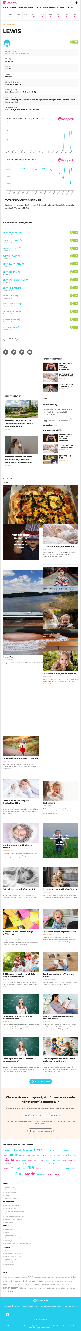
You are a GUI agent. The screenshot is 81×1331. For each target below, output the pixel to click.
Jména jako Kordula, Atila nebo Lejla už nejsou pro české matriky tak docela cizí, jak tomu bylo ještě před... (60, 642)
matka (17, 1281)
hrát (49, 1277)
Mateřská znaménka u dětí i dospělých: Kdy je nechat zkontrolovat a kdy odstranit (18, 459)
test (71, 1284)
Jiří (31, 1167)
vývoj (63, 1288)
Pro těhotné (9, 1222)
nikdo (57, 1281)
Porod (30, 8)
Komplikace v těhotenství (14, 1219)
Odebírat (54, 1115)
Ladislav (24, 1160)
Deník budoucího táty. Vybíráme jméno (58, 975)
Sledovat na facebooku (42, 1131)
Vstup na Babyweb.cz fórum (59, 421)
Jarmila (33, 1155)
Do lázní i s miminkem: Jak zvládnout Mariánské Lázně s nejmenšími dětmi (19, 423)
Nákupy (70, 8)
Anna (50, 1174)
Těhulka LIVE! (31, 1288)
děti (31, 1277)
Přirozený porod (10, 1235)
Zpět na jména (10, 338)
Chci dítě (13, 8)
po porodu (19, 1284)
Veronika (8, 1164)
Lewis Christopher (14, 280)
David (47, 1160)
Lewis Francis (11, 232)
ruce (62, 1285)
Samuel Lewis (11, 240)
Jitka (49, 1164)
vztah (58, 1288)
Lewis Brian (10, 272)
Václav (52, 1155)
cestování (18, 1277)
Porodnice (8, 1232)
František (41, 1175)
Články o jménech (11, 1198)
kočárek (57, 1277)
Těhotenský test (10, 1208)
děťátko (38, 1277)
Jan (19, 1173)
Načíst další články (42, 1082)
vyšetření (51, 1288)
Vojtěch (58, 1160)
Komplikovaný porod (12, 1238)
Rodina (62, 8)
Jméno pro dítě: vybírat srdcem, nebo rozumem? (18, 1017)
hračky (44, 1277)
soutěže (67, 1284)
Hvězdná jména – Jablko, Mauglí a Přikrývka (18, 932)
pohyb (5, 1285)
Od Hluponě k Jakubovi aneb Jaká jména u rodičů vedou (19, 975)
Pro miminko (9, 1265)
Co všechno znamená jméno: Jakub (59, 931)
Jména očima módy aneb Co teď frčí (20, 758)
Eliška (38, 1155)
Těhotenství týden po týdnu (14, 1211)
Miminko (38, 8)
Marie (30, 1174)
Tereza (64, 1160)
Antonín (61, 1163)
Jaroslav (66, 1154)
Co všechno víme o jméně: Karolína (59, 673)
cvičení (24, 1277)
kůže (62, 1277)
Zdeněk (8, 1150)
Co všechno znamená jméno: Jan (60, 838)
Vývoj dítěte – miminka (13, 1254)
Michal (65, 1151)
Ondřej (57, 1169)
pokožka (11, 1284)
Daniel (58, 1155)
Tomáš (15, 1168)
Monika (30, 1160)
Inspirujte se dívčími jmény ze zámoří (17, 846)
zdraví (72, 1288)
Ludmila (45, 1169)
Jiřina (45, 1163)
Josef (13, 1155)
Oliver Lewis (11, 311)
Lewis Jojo (9, 295)
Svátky (7, 1195)
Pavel (17, 1150)
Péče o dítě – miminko (13, 1256)
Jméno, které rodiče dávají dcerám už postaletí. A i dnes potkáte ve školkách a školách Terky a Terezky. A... (60, 897)
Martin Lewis (11, 303)
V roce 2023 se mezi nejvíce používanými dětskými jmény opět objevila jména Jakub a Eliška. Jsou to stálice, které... (20, 811)
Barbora (62, 1174)
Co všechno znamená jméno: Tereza (60, 889)
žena (10, 1291)
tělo (39, 1288)
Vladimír (72, 1151)
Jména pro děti (20, 547)
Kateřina (71, 1160)
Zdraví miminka (11, 1259)
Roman (72, 1163)
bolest (5, 1277)
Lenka (6, 1169)
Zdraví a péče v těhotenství (14, 1217)
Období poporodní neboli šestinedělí (18, 1243)
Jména (5, 8)
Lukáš (25, 1164)
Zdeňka (51, 1169)
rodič (57, 1285)
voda (44, 1288)
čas (5, 1291)
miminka (26, 1281)
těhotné (23, 1288)
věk (68, 1288)
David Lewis (10, 256)
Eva (57, 1174)
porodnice (36, 1285)
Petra (18, 1160)
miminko (38, 1281)
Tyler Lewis (10, 327)
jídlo (52, 1277)
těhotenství (10, 1287)
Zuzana (19, 1163)
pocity (70, 1281)
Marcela (62, 1169)
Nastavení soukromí (40, 1320)
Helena (5, 1155)
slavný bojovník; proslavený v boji (17, 53)
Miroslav (70, 1168)
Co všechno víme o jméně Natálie (66, 375)
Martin (27, 1150)
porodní (45, 1284)
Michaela (38, 1169)
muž (53, 1281)
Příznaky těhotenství (12, 1205)
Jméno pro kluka (11, 1190)
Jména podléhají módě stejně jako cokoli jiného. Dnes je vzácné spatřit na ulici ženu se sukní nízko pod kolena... (20, 766)
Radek (67, 1163)
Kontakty (8, 1306)
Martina (21, 1155)
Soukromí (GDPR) (70, 1306)
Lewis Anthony (12, 264)
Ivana (35, 1160)
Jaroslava (55, 1164)
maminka (70, 1277)
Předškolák (53, 8)
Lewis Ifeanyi (11, 288)
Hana (44, 1155)
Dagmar (14, 1163)
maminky (8, 1281)
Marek (40, 1163)
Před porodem (10, 1229)
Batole (45, 8)
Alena (40, 1160)
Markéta (58, 1150)
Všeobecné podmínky (29, 1306)
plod (65, 1281)
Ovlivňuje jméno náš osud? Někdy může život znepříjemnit (59, 1059)
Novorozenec (9, 1251)
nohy (61, 1281)
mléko (48, 1281)
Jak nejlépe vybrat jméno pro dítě (19, 889)
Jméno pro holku (11, 1193)
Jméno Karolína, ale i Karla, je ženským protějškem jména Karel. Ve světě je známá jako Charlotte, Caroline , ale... (60, 682)
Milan (53, 1160)
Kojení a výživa (10, 1262)
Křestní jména (10, 1187)
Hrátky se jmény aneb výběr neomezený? (56, 632)
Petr (38, 1149)
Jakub (51, 1151)
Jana (9, 1159)
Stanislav (35, 1163)
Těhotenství (22, 8)
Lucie (28, 1155)
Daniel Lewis (11, 248)
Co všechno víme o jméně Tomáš (66, 385)
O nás (17, 1306)
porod (28, 1284)
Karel (24, 1169)
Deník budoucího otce (49, 979)
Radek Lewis (10, 319)
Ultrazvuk (8, 1214)
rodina (52, 1285)
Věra (75, 1155)
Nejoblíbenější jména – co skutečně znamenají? (65, 366)
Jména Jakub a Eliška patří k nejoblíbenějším (16, 801)
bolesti (11, 1277)
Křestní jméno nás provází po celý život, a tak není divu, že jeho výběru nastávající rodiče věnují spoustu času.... (20, 984)
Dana (30, 1163)
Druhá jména (49, 803)
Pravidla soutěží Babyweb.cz (51, 1306)
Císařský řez (9, 1241)
